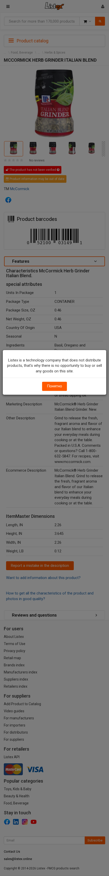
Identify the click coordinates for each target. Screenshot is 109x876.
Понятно (54, 386)
